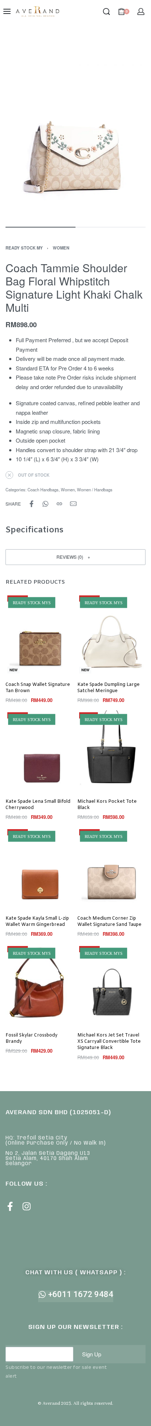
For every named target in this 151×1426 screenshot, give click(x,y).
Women (61, 248)
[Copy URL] (59, 503)
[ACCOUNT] (141, 11)
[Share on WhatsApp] (45, 503)
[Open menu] (7, 11)
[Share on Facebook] (31, 503)
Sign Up (91, 1354)
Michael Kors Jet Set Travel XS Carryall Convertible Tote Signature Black (109, 1042)
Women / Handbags (95, 489)
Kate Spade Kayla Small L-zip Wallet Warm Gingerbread (37, 922)
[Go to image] (40, 227)
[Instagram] (26, 1206)
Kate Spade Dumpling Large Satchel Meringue (108, 688)
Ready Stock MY (24, 248)
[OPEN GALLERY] (75, 126)
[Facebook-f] (10, 1206)
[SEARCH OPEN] (106, 11)
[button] (75, 557)
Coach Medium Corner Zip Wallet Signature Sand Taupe (109, 922)
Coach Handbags (43, 489)
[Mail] (73, 503)
